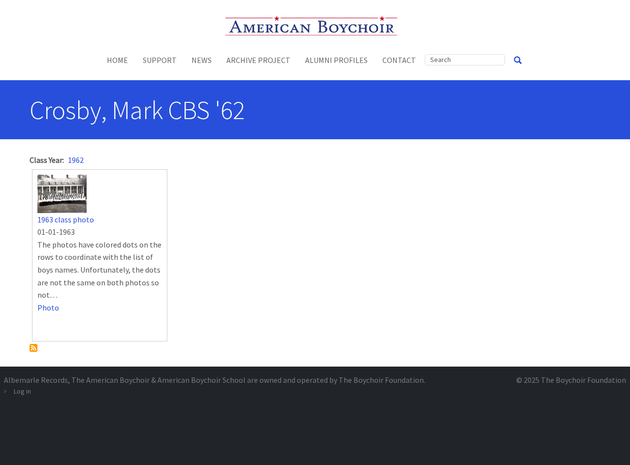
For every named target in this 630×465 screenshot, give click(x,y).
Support (160, 60)
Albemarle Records (36, 380)
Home (117, 60)
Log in (22, 391)
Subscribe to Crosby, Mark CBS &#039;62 (33, 348)
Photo (48, 307)
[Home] (315, 24)
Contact (399, 60)
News (201, 60)
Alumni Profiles (336, 60)
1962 (76, 160)
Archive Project (258, 60)
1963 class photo (65, 219)
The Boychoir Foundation (583, 380)
